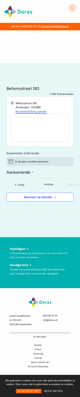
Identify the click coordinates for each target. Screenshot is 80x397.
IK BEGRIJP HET (29, 391)
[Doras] (16, 2)
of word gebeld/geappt (54, 26)
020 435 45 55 (50, 315)
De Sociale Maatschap (38, 367)
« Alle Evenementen (61, 94)
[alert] (40, 161)
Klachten (38, 345)
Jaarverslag (38, 354)
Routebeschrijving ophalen (31, 111)
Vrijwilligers (17, 249)
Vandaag (48, 184)
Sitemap (38, 358)
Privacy (38, 349)
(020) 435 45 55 (31, 26)
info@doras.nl (50, 320)
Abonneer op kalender (38, 197)
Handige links (19, 265)
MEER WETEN (53, 391)
